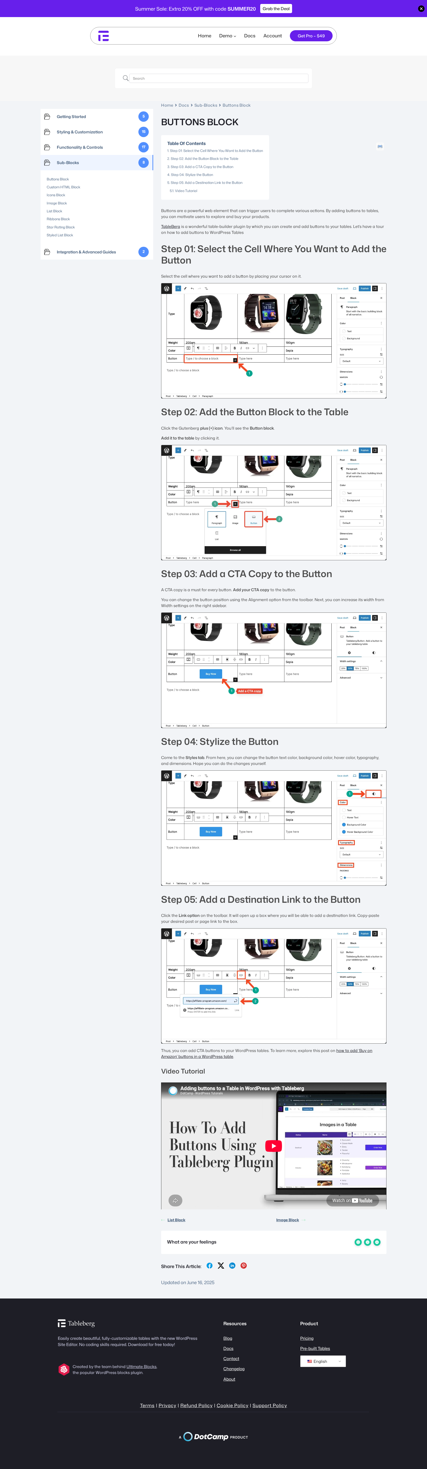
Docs (184, 105)
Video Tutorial (186, 190)
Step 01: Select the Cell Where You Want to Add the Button (216, 150)
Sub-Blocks (205, 105)
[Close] (421, 8)
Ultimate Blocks (141, 1366)
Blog (227, 1338)
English (320, 1361)
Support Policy (270, 1405)
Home (204, 35)
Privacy (167, 1405)
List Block (176, 1220)
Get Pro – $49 (311, 36)
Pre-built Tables (315, 1348)
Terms (147, 1405)
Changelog (234, 1368)
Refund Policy (196, 1405)
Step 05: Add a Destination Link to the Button (206, 182)
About (229, 1379)
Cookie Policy (233, 1405)
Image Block (287, 1220)
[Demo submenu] (235, 35)
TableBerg (170, 226)
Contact (231, 1358)
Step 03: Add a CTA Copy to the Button (202, 166)
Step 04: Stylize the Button (192, 174)
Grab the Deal (276, 8)
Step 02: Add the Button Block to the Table (204, 158)
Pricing (307, 1338)
